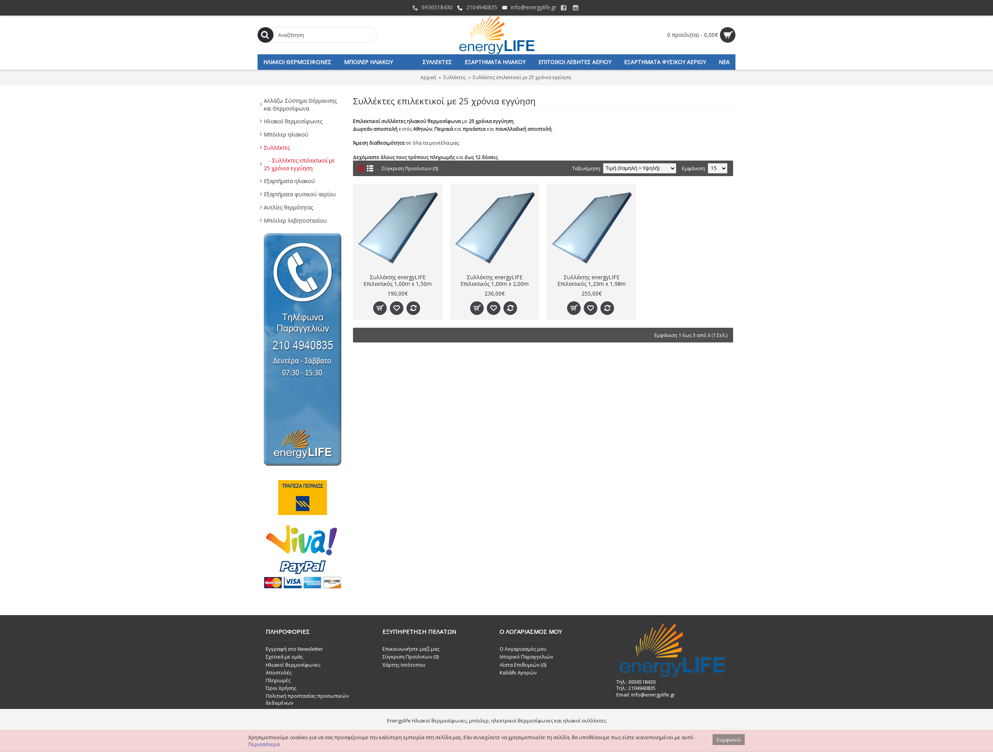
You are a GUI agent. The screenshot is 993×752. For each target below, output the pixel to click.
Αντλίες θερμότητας (288, 207)
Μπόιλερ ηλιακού (286, 134)
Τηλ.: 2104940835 (636, 688)
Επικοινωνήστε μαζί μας (410, 648)
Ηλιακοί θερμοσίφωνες (293, 121)
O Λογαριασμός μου (523, 648)
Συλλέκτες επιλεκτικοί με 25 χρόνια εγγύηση (522, 77)
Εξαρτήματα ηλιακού (289, 181)
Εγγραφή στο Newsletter (294, 648)
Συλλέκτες (454, 77)
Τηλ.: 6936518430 (636, 681)
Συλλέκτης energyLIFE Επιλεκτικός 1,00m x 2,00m (494, 280)
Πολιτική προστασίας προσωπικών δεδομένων (307, 699)
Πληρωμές (278, 680)
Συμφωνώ (728, 739)
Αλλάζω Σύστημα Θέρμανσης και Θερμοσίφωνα (300, 104)
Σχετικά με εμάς (284, 656)
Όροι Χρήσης (281, 688)
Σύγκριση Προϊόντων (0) (410, 168)
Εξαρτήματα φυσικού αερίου (300, 194)
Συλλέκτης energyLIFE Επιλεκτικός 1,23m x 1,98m (591, 280)
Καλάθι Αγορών (518, 672)
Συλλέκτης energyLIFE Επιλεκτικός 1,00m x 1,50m (397, 280)
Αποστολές (279, 672)
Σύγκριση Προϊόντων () (410, 656)
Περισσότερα (264, 744)
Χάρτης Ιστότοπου (404, 664)
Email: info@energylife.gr (645, 694)
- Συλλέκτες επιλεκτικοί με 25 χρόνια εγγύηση (299, 164)
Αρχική (428, 77)
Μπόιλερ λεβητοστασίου (295, 220)
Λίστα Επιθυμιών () (523, 664)
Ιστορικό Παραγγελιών (526, 656)
